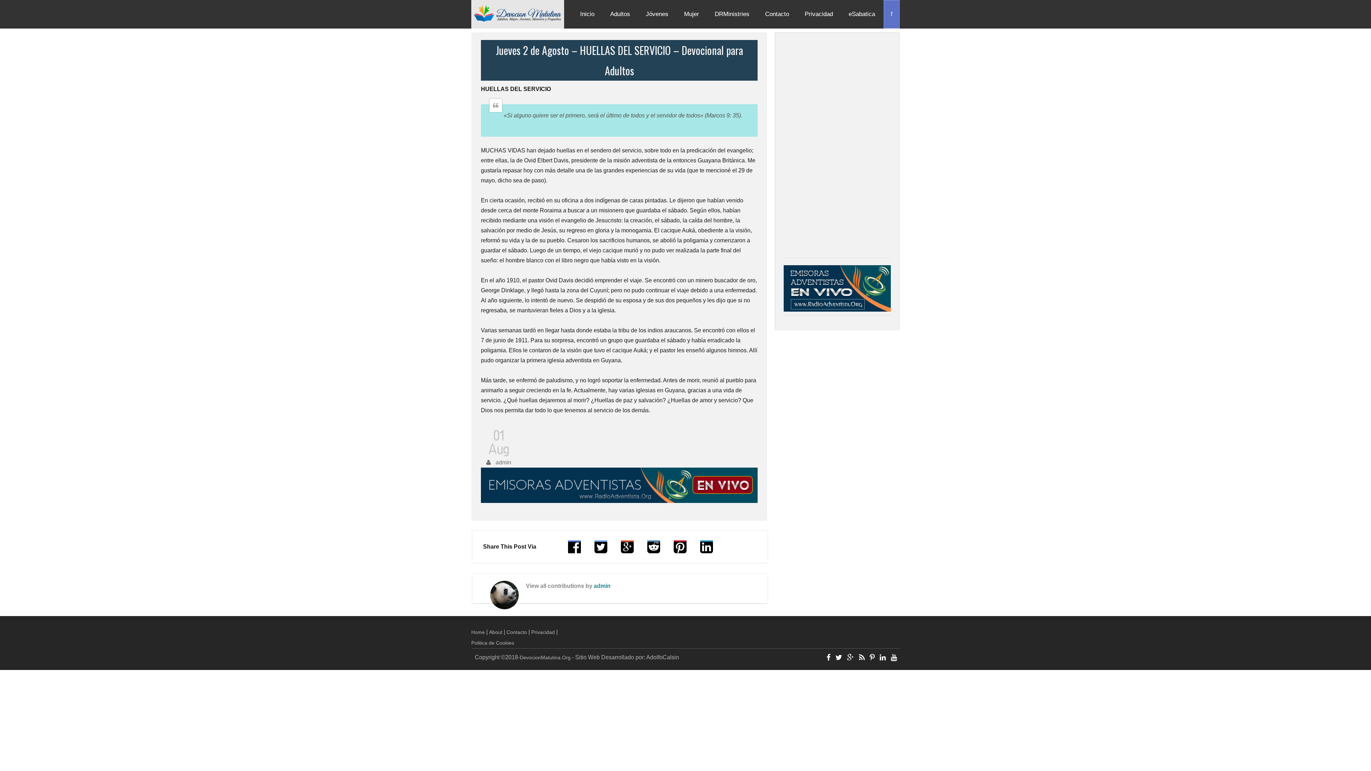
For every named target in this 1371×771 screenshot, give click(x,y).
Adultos (620, 14)
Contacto (777, 14)
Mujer (691, 14)
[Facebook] (828, 658)
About (495, 632)
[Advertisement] (837, 147)
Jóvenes (657, 14)
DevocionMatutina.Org (545, 657)
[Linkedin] (883, 658)
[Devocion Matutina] (517, 13)
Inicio (587, 14)
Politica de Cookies (492, 643)
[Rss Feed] (862, 658)
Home (478, 632)
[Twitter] (838, 658)
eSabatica (862, 14)
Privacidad (819, 14)
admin (602, 586)
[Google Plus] (850, 658)
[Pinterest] (872, 658)
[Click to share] (627, 550)
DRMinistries (732, 14)
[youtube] (894, 658)
